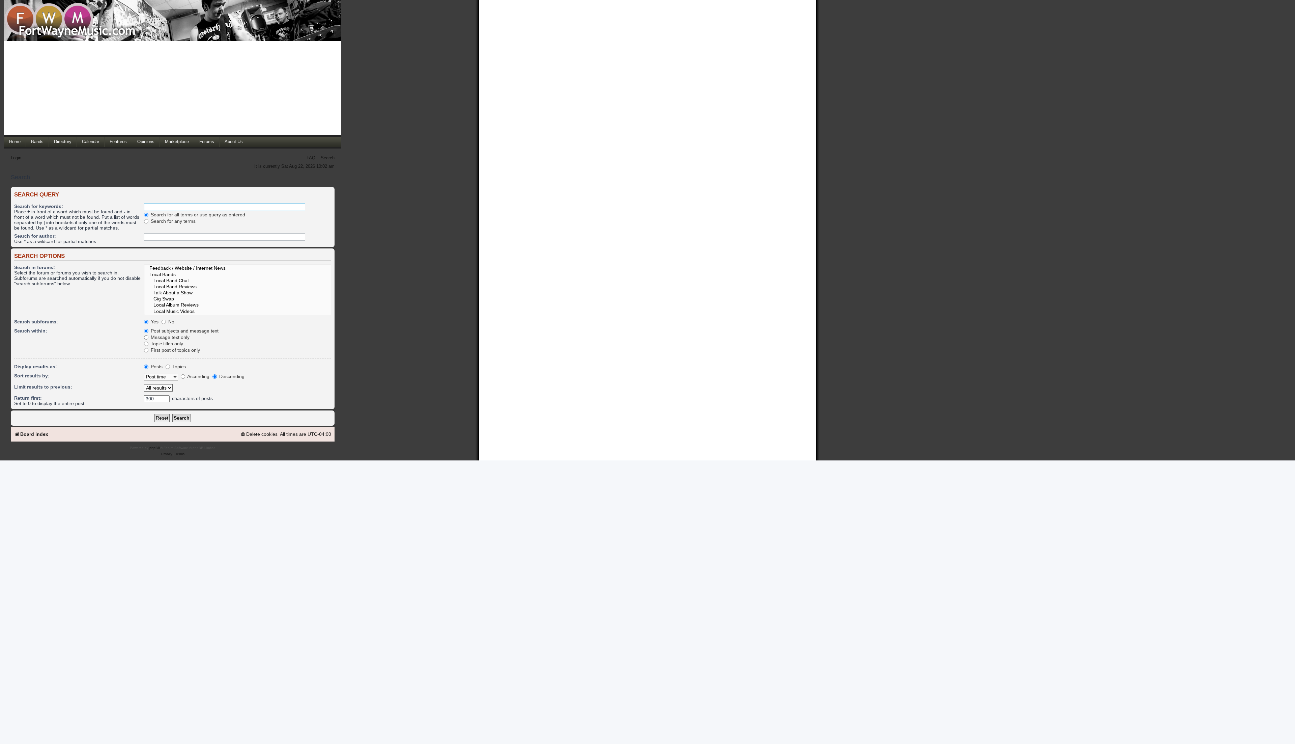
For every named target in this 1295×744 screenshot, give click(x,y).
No (170, 321)
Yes (154, 321)
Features (118, 141)
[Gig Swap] (237, 299)
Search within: (30, 331)
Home (15, 141)
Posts (156, 366)
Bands (37, 141)
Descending (231, 376)
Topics (178, 366)
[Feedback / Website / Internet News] (237, 268)
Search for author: (35, 236)
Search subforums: (36, 321)
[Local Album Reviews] (237, 305)
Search (328, 157)
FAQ (311, 157)
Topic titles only (166, 343)
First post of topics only (174, 350)
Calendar (90, 141)
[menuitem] (259, 434)
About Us (234, 141)
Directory (62, 141)
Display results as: (35, 366)
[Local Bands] (237, 275)
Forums (206, 141)
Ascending (197, 376)
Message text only (169, 337)
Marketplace (177, 141)
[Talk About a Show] (237, 293)
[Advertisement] (172, 88)
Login (16, 157)
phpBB (154, 448)
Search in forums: (34, 267)
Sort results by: (32, 375)
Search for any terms (172, 221)
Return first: (28, 398)
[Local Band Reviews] (237, 287)
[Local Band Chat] (237, 281)
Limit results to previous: (43, 387)
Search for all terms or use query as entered (197, 214)
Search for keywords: (38, 206)
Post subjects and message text (184, 331)
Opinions (145, 141)
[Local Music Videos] (237, 312)
